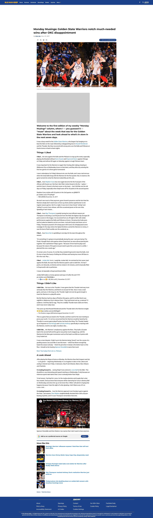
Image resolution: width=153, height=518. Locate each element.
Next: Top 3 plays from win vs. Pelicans (49, 351)
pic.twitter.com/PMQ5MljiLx (46, 277)
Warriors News (46, 492)
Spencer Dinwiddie (61, 347)
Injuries (53, 2)
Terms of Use (77, 506)
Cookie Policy (94, 506)
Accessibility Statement (43, 509)
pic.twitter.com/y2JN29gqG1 (51, 311)
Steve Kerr (48, 233)
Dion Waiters (55, 393)
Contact (75, 503)
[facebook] (139, 2)
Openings (61, 503)
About (38, 503)
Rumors (26, 2)
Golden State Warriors (61, 141)
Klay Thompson (50, 213)
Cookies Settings (78, 509)
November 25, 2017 (52, 197)
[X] (143, 2)
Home (38, 492)
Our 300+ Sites (95, 503)
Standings (41, 2)
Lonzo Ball (74, 370)
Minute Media (28, 513)
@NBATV (76, 192)
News (21, 2)
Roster (47, 2)
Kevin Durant (59, 159)
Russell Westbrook (82, 144)
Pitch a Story (40, 506)
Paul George (52, 323)
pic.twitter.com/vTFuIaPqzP (46, 195)
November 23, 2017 (68, 313)
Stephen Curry (50, 182)
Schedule (33, 2)
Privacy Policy (62, 506)
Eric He (38, 36)
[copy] (46, 40)
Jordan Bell (45, 260)
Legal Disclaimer (111, 506)
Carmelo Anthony (64, 323)
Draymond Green (71, 159)
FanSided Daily (110, 503)
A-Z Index (61, 509)
